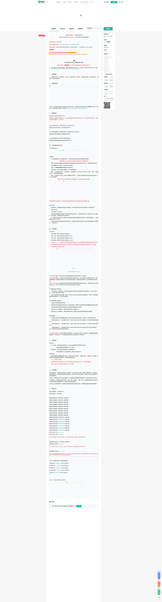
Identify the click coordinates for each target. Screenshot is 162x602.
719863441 (61, 434)
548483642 (59, 470)
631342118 (61, 426)
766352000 (61, 444)
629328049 (61, 419)
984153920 (61, 432)
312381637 (62, 451)
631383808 (61, 423)
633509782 (61, 428)
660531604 (61, 430)
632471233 (61, 421)
